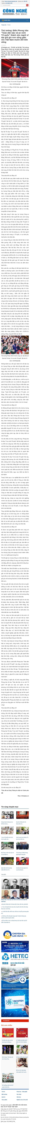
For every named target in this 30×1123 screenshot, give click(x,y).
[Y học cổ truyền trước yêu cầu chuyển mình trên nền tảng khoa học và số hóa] (7, 830)
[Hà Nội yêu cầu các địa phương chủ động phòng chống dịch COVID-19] (8, 1032)
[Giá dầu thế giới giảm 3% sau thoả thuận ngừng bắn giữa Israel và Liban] (22, 861)
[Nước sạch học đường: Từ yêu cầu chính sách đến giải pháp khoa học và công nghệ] (22, 830)
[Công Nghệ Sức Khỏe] (15, 11)
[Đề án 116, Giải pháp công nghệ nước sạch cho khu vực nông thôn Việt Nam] (22, 1062)
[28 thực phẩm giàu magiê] (22, 1049)
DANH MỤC (15, 20)
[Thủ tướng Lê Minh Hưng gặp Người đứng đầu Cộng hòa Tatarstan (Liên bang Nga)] (22, 845)
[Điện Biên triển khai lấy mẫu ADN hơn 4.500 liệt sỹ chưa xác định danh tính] (7, 861)
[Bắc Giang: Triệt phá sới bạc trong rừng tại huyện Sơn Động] (8, 1049)
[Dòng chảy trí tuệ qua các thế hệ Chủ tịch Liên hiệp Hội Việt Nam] (7, 815)
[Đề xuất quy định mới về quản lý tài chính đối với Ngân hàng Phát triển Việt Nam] (8, 1077)
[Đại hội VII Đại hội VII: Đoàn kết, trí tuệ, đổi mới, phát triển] (22, 815)
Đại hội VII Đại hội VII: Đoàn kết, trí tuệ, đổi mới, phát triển (15, 904)
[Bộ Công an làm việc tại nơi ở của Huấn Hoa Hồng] (7, 845)
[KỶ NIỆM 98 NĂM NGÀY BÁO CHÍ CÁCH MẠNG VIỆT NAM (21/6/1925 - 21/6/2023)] (22, 1032)
